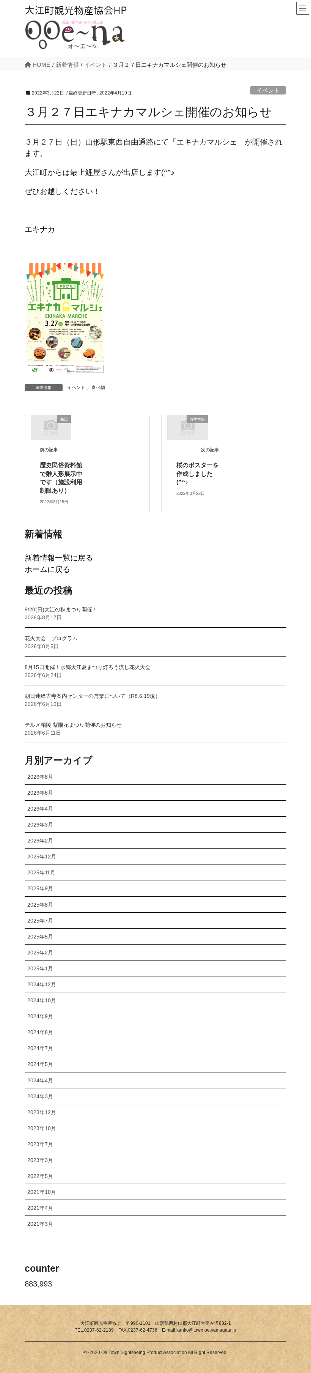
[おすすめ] (188, 427)
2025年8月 (40, 905)
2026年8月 (40, 777)
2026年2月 (40, 841)
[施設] (51, 427)
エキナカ (40, 229)
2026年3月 (40, 825)
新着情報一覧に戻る (59, 558)
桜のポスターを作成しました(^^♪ (197, 473)
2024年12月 (41, 984)
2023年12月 (41, 1112)
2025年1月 (40, 968)
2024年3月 (40, 1096)
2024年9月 (40, 1016)
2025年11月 (41, 872)
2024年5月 (40, 1064)
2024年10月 (41, 1000)
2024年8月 (40, 1032)
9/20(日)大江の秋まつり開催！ (61, 609)
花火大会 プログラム (51, 638)
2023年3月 (40, 1160)
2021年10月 (41, 1192)
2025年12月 (41, 856)
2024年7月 (40, 1048)
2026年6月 (40, 793)
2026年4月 (40, 809)
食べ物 (98, 387)
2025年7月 (40, 921)
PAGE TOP (295, 1325)
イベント (268, 90)
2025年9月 (40, 888)
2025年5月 (40, 937)
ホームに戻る (47, 569)
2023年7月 (40, 1144)
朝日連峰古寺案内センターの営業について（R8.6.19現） (92, 696)
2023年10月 (41, 1128)
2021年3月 (40, 1224)
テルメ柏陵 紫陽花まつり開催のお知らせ (73, 725)
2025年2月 (40, 952)
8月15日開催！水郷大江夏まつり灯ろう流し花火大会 (88, 667)
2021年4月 (40, 1208)
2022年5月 (40, 1176)
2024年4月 (40, 1080)
